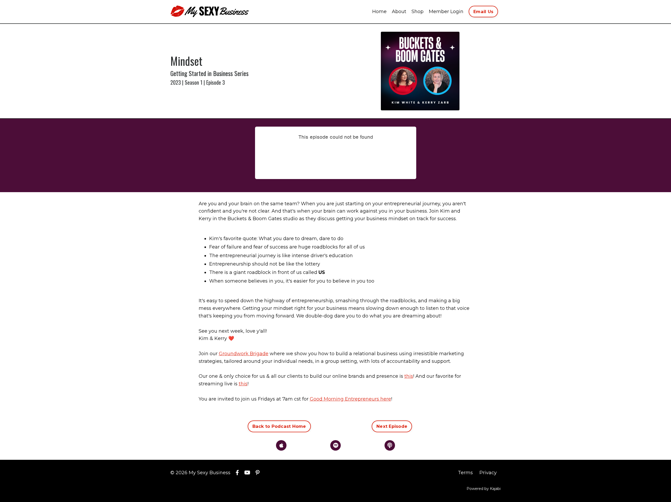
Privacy (488, 473)
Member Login (446, 11)
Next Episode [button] (391, 426)
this (408, 376)
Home (379, 11)
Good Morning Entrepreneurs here (350, 399)
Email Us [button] (483, 11)
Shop (418, 11)
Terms (465, 473)
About (399, 11)
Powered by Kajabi (484, 488)
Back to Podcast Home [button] (279, 426)
